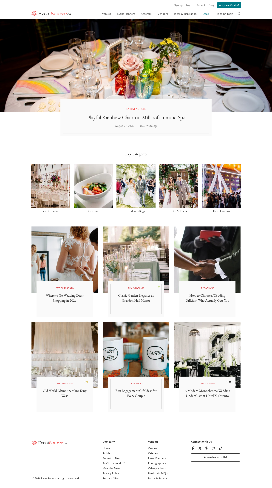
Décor (151, 478)
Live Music (154, 473)
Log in (189, 5)
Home (106, 448)
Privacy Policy (111, 473)
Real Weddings (148, 126)
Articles (107, 453)
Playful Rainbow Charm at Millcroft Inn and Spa (136, 117)
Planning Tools (224, 14)
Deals (206, 14)
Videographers (157, 468)
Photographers (157, 463)
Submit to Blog (205, 5)
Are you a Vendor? (229, 5)
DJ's (165, 473)
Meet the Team (112, 468)
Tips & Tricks (207, 288)
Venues (106, 14)
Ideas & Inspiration (185, 14)
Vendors (163, 14)
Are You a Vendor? (114, 463)
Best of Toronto (65, 288)
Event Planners (126, 14)
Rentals (163, 478)
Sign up (178, 5)
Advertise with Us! (215, 457)
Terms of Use (111, 478)
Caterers (146, 14)
